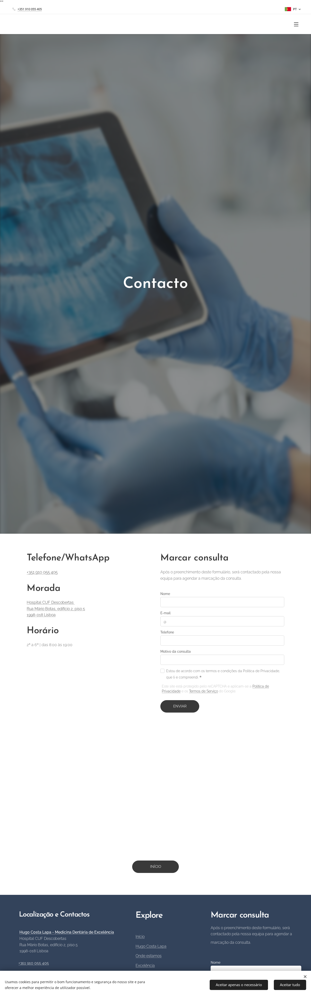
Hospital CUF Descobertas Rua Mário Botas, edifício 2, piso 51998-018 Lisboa (56, 608)
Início (140, 936)
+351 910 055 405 (29, 9)
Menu (297, 24)
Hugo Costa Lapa (151, 946)
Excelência (145, 965)
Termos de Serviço (203, 691)
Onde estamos (149, 955)
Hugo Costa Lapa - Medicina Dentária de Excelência (66, 932)
